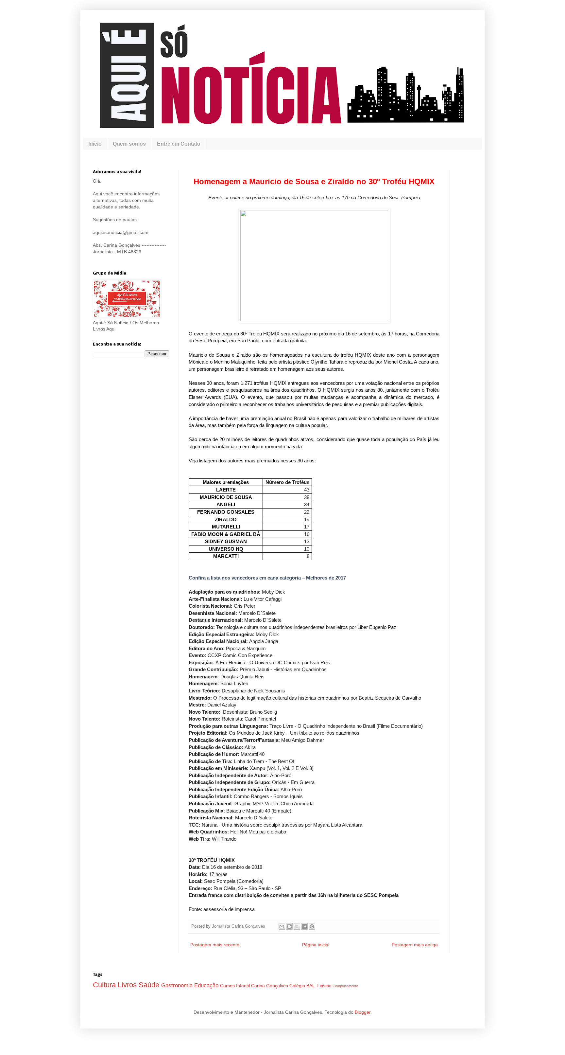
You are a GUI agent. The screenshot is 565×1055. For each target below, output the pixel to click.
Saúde (150, 985)
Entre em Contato (178, 144)
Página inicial (315, 944)
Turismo (324, 986)
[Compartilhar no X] (297, 926)
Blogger (362, 1012)
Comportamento (345, 986)
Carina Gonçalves (270, 985)
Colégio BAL (302, 985)
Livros (128, 985)
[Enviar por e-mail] (282, 926)
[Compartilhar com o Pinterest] (312, 926)
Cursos (228, 985)
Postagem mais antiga (415, 944)
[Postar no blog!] (289, 926)
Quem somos (129, 144)
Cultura (105, 985)
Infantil (243, 985)
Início (95, 144)
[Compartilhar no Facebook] (304, 926)
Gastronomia (177, 985)
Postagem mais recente (214, 944)
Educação (207, 985)
